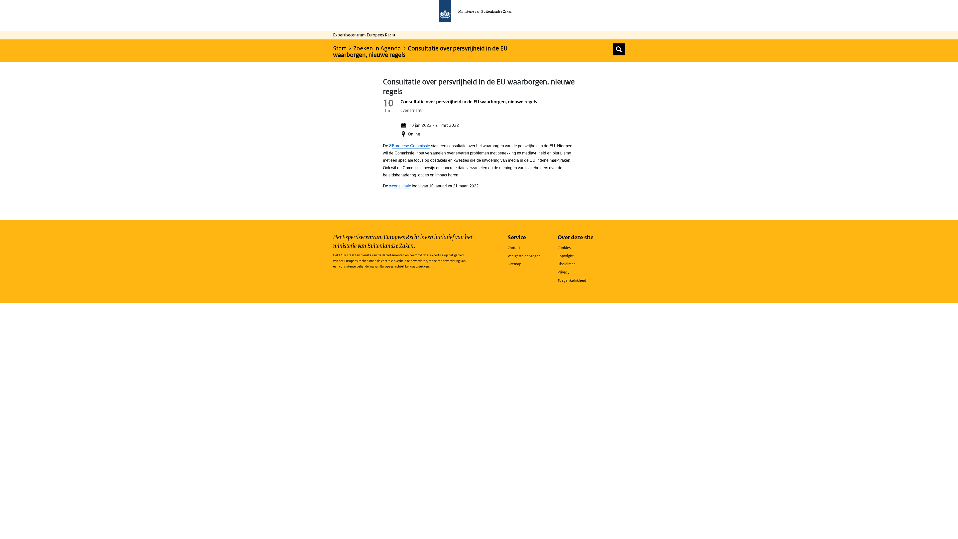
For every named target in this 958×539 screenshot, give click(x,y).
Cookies (564, 247)
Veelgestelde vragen (524, 256)
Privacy (563, 272)
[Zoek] (619, 49)
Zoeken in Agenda (377, 48)
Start (339, 48)
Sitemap (514, 264)
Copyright (566, 256)
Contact (514, 247)
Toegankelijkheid (572, 280)
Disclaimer (566, 264)
